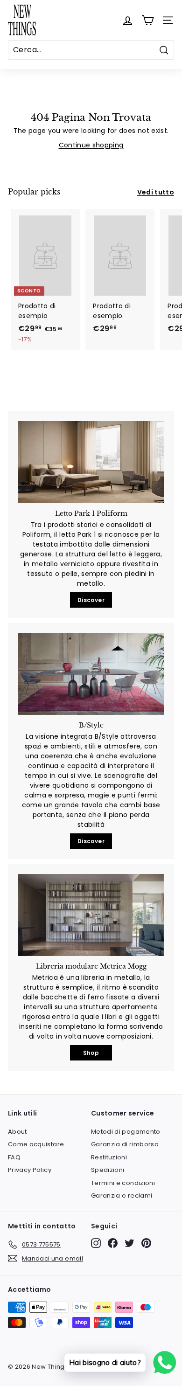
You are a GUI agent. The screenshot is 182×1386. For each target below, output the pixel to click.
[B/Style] (91, 674)
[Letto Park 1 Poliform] (91, 462)
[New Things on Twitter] (129, 1243)
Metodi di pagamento (126, 1131)
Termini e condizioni (123, 1182)
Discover (91, 600)
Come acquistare (36, 1144)
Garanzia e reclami (121, 1195)
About (17, 1131)
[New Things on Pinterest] (146, 1243)
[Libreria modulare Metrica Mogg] (91, 915)
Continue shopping (91, 145)
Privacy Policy (29, 1169)
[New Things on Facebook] (113, 1243)
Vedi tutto (156, 192)
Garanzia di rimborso (125, 1144)
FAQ (14, 1157)
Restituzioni (109, 1157)
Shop (91, 1053)
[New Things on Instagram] (96, 1243)
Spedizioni (108, 1169)
